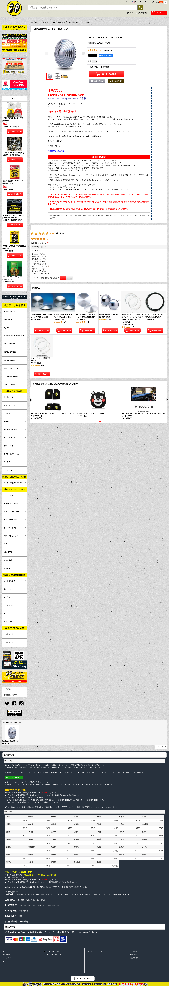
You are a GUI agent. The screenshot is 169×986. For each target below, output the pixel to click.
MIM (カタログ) (9, 311)
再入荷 (6, 328)
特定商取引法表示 (10, 695)
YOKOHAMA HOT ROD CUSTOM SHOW (15, 336)
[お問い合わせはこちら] (14, 50)
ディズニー (8, 622)
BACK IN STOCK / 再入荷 (53, 954)
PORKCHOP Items (11, 376)
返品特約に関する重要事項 (99, 67)
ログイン (131, 13)
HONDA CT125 (9, 360)
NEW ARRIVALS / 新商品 (53, 951)
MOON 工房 (8, 552)
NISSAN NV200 (9, 344)
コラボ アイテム (9, 384)
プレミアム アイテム (11, 368)
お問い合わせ (134, 954)
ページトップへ (162, 746)
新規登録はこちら (143, 13)
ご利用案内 (8, 689)
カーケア (7, 462)
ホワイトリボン (9, 446)
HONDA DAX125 (10, 352)
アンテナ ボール (9, 470)
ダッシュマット (9, 405)
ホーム (5, 951)
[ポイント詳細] (14, 41)
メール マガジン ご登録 (95, 951)
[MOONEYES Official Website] (14, 36)
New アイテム (9, 319)
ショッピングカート (9, 958)
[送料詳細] (14, 45)
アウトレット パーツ (11, 642)
